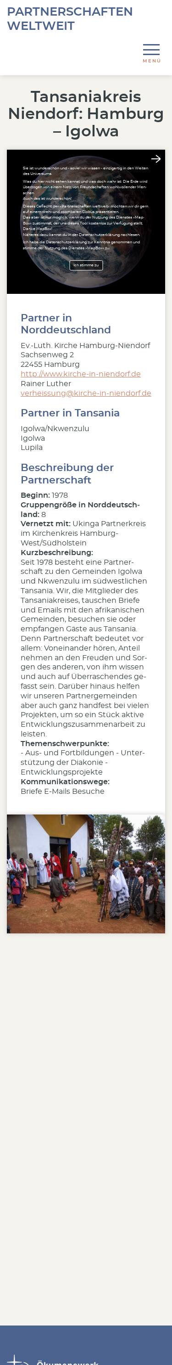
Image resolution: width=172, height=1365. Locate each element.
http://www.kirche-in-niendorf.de (81, 374)
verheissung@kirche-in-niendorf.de (86, 393)
